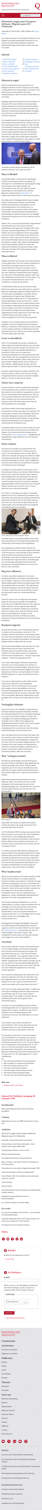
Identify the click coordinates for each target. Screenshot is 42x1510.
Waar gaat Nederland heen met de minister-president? (18, 1110)
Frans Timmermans (19, 435)
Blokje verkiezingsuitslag (11, 1154)
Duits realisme (8, 71)
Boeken (4, 1362)
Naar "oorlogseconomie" (32, 65)
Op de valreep (7, 1182)
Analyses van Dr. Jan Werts (13, 1085)
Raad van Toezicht (8, 1410)
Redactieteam (7, 1406)
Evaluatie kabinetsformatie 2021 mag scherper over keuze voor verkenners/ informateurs (21, 1220)
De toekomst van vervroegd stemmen (16, 1225)
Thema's (6, 1382)
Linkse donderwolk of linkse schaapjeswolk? (18, 1172)
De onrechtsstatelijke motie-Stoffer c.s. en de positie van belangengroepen (21, 1213)
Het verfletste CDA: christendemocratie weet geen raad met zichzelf (20, 1177)
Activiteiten (8, 1346)
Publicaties (7, 1358)
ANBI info (5, 1426)
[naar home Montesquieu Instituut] (10, 4)
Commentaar (8, 1341)
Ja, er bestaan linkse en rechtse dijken (15, 1202)
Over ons (6, 1395)
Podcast (5, 1378)
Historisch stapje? (9, 59)
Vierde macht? (7, 1186)
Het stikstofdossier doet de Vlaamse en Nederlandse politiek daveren (21, 1191)
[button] (4, 1441)
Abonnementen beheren (15, 1318)
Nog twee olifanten (10, 73)
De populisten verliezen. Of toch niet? (15, 1150)
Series (4, 1370)
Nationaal (5, 1386)
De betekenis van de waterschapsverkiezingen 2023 (21, 1168)
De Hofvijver (6, 1374)
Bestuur (4, 1403)
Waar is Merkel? (9, 62)
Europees (5, 1390)
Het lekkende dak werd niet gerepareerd (17, 1158)
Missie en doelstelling (9, 1399)
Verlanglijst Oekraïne (32, 62)
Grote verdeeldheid (10, 66)
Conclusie (28, 71)
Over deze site (7, 1434)
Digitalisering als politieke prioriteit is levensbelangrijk (15, 1197)
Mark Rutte (25, 193)
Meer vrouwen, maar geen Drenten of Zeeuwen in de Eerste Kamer (20, 1163)
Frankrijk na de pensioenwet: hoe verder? (17, 1140)
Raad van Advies (7, 1414)
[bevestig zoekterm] (22, 15)
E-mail (6, 1277)
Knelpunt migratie (31, 59)
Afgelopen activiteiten (10, 1353)
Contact (4, 1430)
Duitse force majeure (11, 69)
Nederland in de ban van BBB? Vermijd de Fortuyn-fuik (20, 1122)
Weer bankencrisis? (32, 69)
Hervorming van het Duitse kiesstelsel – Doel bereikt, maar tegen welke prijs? (18, 1145)
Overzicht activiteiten (9, 1350)
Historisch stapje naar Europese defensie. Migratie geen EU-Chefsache (19, 1134)
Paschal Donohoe (10, 930)
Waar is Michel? (9, 64)
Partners (5, 1418)
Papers (4, 1366)
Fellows (4, 1422)
